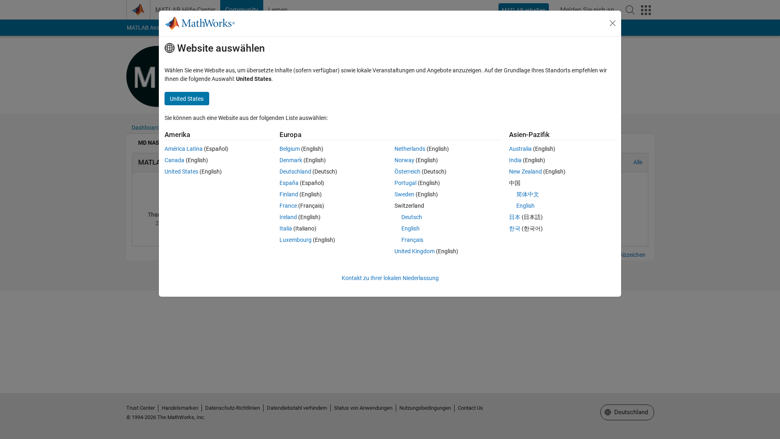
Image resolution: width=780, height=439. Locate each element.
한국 (514, 228)
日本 (514, 217)
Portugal (405, 183)
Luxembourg (296, 240)
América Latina (184, 149)
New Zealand (525, 171)
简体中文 (527, 194)
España (289, 183)
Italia (286, 228)
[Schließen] (612, 23)
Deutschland (295, 171)
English (410, 228)
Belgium (290, 149)
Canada (174, 160)
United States (181, 171)
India (515, 160)
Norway (404, 160)
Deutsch (411, 217)
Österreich (407, 171)
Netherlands (409, 149)
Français (412, 240)
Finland (289, 194)
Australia (520, 149)
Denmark (291, 160)
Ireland (288, 217)
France (288, 205)
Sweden (404, 194)
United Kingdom (414, 251)
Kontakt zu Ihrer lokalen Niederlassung (390, 278)
